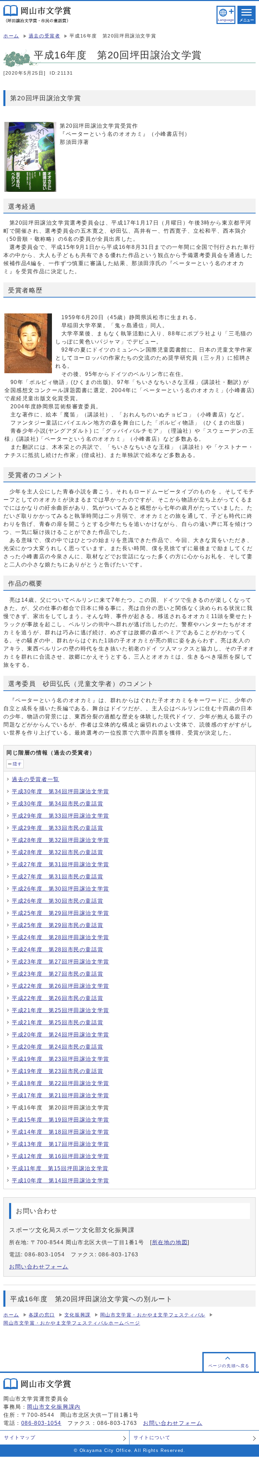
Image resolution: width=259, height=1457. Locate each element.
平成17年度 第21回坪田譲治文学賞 (60, 1095)
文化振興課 (77, 1315)
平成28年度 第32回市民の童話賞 (57, 852)
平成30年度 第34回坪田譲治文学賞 (60, 791)
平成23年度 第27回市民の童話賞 (57, 974)
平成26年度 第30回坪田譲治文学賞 (60, 889)
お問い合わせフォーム (38, 1267)
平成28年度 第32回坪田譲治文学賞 (60, 840)
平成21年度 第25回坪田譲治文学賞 (60, 1010)
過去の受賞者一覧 (35, 779)
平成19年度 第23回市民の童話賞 (57, 1071)
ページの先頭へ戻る (229, 1365)
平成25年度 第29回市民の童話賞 (57, 925)
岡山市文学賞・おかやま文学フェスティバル (152, 1315)
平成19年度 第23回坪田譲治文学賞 (60, 1059)
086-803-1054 (41, 1423)
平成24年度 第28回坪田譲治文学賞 (60, 937)
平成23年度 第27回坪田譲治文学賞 (60, 962)
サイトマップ (20, 1437)
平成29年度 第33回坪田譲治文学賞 (60, 816)
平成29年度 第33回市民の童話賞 (57, 828)
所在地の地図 (170, 1242)
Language (226, 20)
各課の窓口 (42, 1315)
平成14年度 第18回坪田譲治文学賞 (60, 1132)
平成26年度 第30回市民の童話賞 (57, 901)
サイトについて (152, 1437)
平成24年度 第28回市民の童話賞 (57, 949)
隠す (17, 764)
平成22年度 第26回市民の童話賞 (57, 998)
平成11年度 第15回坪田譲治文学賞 (60, 1168)
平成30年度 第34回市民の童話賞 (57, 804)
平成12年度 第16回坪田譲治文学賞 (60, 1156)
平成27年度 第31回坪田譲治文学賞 (60, 864)
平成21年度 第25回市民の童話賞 (57, 1022)
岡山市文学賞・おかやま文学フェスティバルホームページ (71, 1323)
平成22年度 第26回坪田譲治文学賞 (60, 986)
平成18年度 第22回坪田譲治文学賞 (60, 1083)
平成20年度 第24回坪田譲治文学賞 (60, 1035)
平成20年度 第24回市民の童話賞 (57, 1047)
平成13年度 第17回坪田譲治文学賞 (60, 1144)
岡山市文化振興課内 (53, 1407)
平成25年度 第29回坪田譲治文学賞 (60, 913)
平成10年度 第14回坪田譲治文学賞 (60, 1180)
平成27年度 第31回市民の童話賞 (57, 876)
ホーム (11, 36)
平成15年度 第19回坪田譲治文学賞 (60, 1120)
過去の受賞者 (44, 36)
